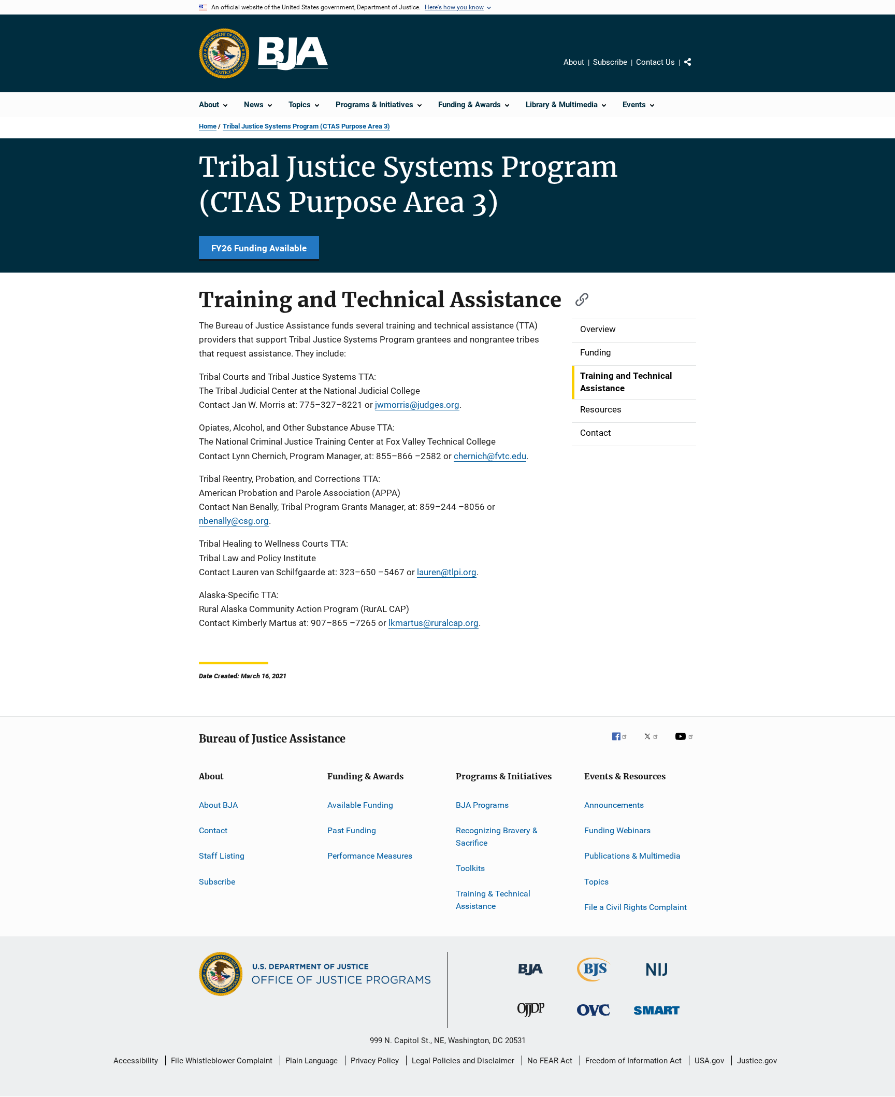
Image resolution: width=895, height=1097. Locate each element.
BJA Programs (482, 804)
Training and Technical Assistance (626, 382)
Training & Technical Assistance (493, 900)
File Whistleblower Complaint (221, 1060)
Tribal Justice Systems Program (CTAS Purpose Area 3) (306, 126)
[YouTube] (685, 743)
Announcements (614, 804)
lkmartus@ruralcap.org (433, 623)
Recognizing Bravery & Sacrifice (497, 836)
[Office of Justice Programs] (224, 53)
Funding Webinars (617, 830)
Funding (595, 352)
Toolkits (470, 868)
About (574, 62)
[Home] (293, 54)
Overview (598, 329)
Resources (601, 409)
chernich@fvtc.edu (490, 456)
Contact (595, 433)
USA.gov (709, 1060)
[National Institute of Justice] (656, 978)
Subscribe (610, 62)
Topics (596, 881)
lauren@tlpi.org (447, 572)
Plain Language (311, 1060)
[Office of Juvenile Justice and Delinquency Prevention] (530, 1019)
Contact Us (655, 62)
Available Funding (360, 804)
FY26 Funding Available (259, 248)
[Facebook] (623, 743)
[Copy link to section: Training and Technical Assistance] (577, 298)
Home (207, 126)
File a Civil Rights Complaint (635, 907)
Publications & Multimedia (632, 856)
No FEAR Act (549, 1060)
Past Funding (351, 830)
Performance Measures (369, 856)
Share (696, 69)
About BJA (218, 804)
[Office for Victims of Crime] (593, 1017)
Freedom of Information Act (633, 1060)
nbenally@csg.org (234, 521)
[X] (654, 743)
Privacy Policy (375, 1060)
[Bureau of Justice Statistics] (594, 984)
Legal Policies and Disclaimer (463, 1060)
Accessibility (135, 1060)
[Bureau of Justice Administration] (530, 977)
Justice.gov (757, 1060)
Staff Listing (221, 856)
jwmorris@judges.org (417, 405)
